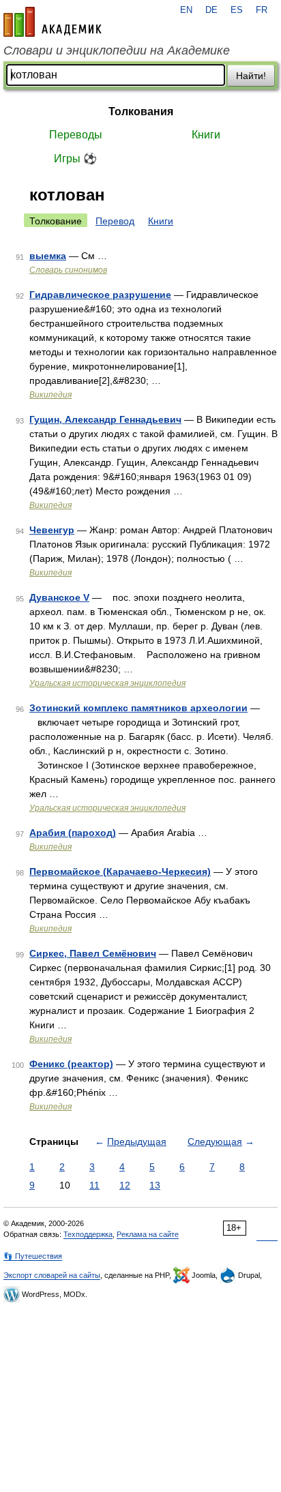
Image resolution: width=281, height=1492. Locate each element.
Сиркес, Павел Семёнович (92, 953)
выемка (47, 255)
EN (186, 10)
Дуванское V (59, 597)
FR (261, 10)
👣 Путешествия (32, 1256)
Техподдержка (88, 1234)
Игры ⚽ (75, 158)
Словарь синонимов (68, 270)
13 (154, 1185)
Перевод (114, 220)
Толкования (140, 111)
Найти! (251, 75)
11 (94, 1185)
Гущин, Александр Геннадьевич (105, 419)
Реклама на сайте (148, 1234)
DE (211, 10)
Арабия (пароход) (72, 832)
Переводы (75, 134)
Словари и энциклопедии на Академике (116, 50)
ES (237, 10)
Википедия (50, 395)
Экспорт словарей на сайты (51, 1275)
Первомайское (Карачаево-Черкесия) (120, 871)
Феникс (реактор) (71, 1063)
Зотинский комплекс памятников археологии (138, 707)
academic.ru (52, 22)
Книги (206, 134)
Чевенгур (51, 529)
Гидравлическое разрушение (100, 294)
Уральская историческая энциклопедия (107, 683)
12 (124, 1185)
